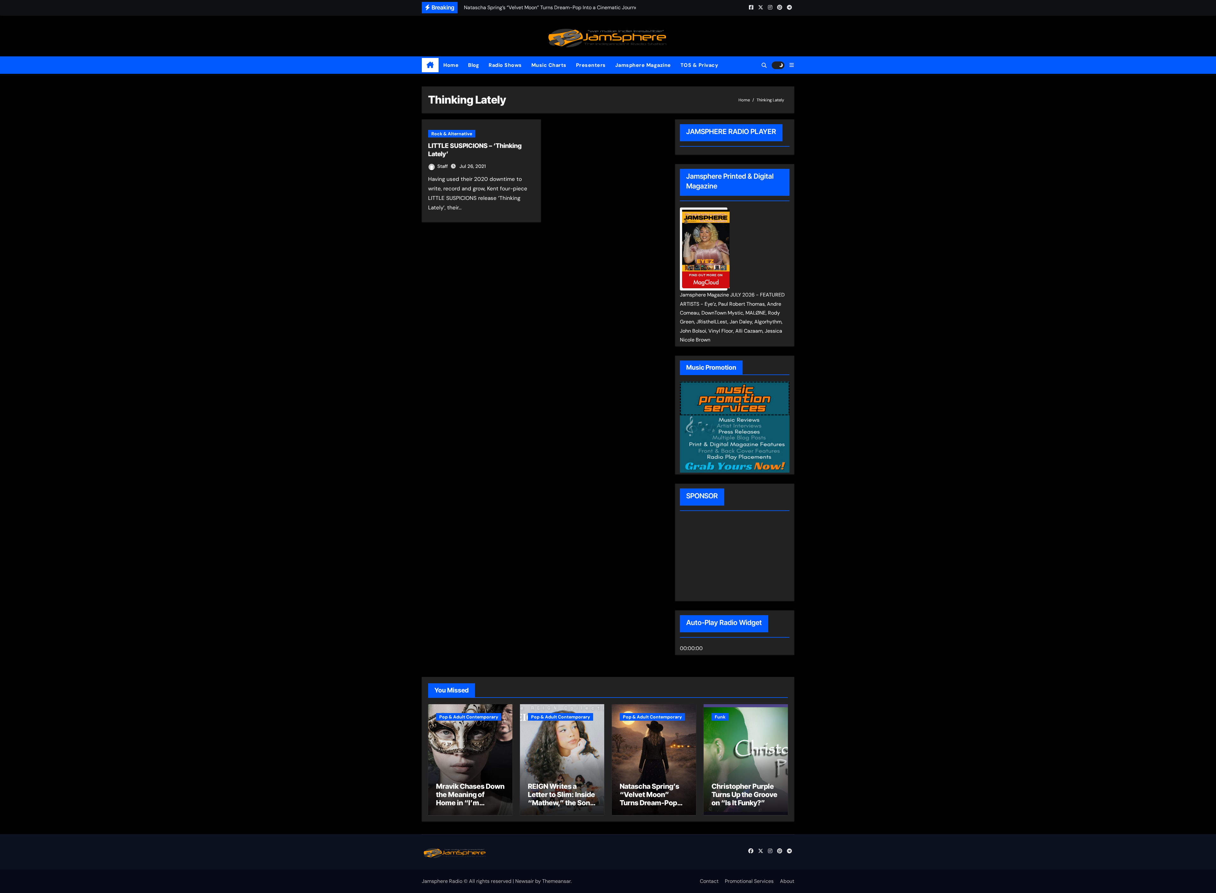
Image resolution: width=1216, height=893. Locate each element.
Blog (473, 65)
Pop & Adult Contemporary (468, 717)
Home (451, 65)
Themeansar (556, 881)
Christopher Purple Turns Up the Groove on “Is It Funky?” (744, 794)
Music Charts (549, 65)
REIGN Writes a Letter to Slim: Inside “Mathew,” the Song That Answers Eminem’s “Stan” (561, 803)
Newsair (524, 881)
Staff (443, 166)
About (787, 881)
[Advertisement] (720, 556)
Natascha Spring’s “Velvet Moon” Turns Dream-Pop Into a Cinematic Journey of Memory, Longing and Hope (652, 807)
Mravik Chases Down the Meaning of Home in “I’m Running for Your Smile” (470, 803)
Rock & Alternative (451, 134)
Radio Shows (505, 65)
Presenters (591, 65)
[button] (791, 65)
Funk (720, 717)
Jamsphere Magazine (643, 65)
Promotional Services (749, 881)
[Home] (430, 65)
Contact (709, 881)
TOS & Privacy (700, 65)
